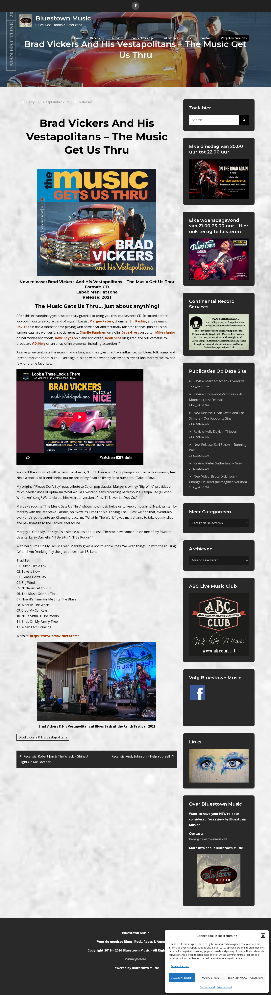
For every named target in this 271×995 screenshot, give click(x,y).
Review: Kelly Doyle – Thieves (215, 431)
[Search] (244, 120)
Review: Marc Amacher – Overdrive (219, 381)
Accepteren (182, 978)
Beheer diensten (180, 966)
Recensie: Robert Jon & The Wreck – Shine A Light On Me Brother (53, 759)
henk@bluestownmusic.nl (208, 839)
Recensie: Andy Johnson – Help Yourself (140, 756)
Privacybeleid (224, 987)
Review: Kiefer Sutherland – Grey (218, 463)
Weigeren (210, 978)
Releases (117, 38)
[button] (263, 936)
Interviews (170, 38)
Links (188, 38)
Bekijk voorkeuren (245, 978)
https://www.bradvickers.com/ (54, 636)
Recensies (97, 38)
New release (32, 281)
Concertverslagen (143, 38)
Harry (30, 102)
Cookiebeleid (207, 987)
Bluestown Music (63, 18)
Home (78, 38)
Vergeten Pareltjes (234, 38)
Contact (206, 38)
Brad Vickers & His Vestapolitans (43, 737)
